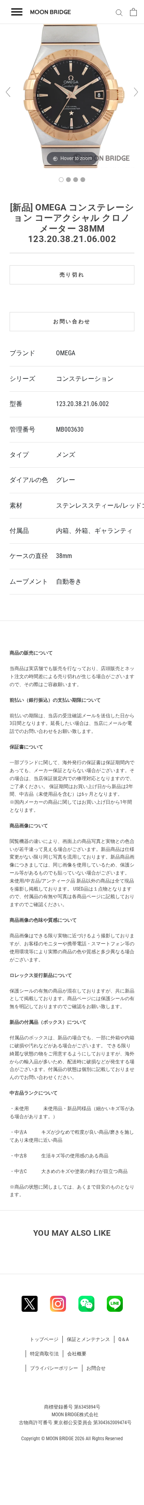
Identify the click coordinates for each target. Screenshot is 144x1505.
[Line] (115, 1304)
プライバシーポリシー (54, 1368)
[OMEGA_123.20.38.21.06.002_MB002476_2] (68, 179)
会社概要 (76, 1354)
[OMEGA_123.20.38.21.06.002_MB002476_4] (82, 179)
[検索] (118, 12)
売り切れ (72, 275)
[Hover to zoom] (72, 95)
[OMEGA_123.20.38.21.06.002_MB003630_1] (61, 179)
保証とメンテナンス (88, 1339)
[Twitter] (30, 1304)
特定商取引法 (44, 1354)
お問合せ (96, 1368)
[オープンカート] (133, 12)
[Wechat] (86, 1304)
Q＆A (123, 1339)
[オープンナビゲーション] (17, 12)
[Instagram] (58, 1304)
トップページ (44, 1339)
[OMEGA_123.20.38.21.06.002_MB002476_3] (75, 179)
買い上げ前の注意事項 (40, 633)
